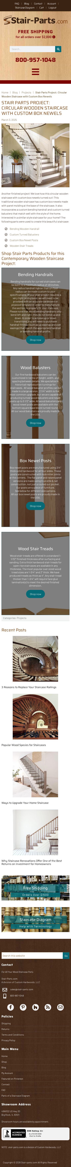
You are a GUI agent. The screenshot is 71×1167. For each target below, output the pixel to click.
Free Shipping (35, 888)
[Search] (58, 49)
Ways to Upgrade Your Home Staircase (25, 803)
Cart (41, 8)
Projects (21, 617)
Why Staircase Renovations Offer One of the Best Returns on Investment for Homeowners (31, 862)
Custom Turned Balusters (24, 234)
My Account (7, 1073)
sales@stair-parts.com (21, 989)
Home (4, 1056)
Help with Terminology (35, 926)
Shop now (35, 339)
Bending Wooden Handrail (24, 228)
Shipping (6, 1023)
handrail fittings (19, 324)
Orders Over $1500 (35, 894)
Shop (4, 1061)
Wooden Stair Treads (21, 245)
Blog (26, 4)
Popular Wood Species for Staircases (23, 745)
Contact (38, 4)
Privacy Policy (8, 1040)
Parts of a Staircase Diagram (15, 1095)
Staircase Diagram (24, 8)
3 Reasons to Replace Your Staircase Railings (28, 687)
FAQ (17, 4)
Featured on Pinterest (12, 1078)
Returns (5, 1029)
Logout (52, 8)
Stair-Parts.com (9, 978)
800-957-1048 (17, 995)
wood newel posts (23, 404)
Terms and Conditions (12, 1034)
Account (51, 4)
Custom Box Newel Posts (24, 240)
